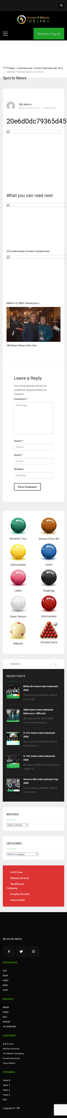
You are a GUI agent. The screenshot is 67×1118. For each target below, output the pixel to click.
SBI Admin (25, 104)
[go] (55, 664)
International (24, 68)
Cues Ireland (17, 900)
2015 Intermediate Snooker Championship (28, 251)
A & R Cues (16, 872)
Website (19, 469)
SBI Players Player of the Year (22, 345)
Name (18, 441)
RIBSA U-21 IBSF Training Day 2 (23, 303)
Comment (21, 399)
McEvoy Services (19, 878)
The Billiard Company (15, 886)
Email (18, 455)
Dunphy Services (19, 894)
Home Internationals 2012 (48, 68)
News (12, 68)
